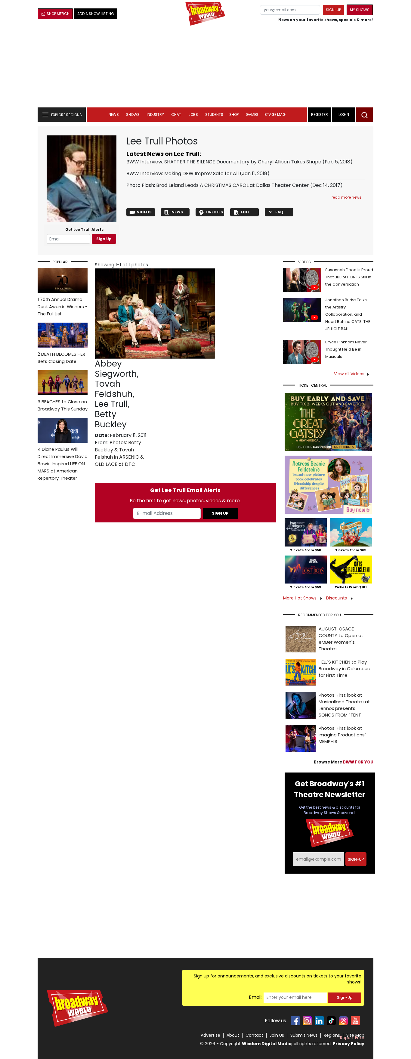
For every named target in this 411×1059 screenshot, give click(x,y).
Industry (155, 114)
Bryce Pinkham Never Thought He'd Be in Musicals (346, 349)
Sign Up (104, 238)
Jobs (193, 114)
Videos (144, 212)
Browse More (343, 762)
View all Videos (349, 374)
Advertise (210, 1035)
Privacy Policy (348, 1044)
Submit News (303, 1035)
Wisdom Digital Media (267, 1044)
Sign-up (333, 9)
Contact (254, 1035)
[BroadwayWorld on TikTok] (331, 1021)
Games (252, 114)
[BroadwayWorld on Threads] (343, 1021)
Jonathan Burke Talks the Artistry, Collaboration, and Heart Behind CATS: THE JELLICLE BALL (347, 314)
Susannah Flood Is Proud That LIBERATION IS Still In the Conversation (349, 277)
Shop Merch (58, 13)
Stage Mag (275, 114)
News (114, 114)
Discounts (337, 598)
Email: (255, 997)
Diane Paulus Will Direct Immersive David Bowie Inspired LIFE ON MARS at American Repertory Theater (63, 463)
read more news (346, 197)
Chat (176, 114)
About (233, 1035)
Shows (133, 114)
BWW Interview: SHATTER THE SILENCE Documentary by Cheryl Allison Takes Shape (223, 161)
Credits (214, 212)
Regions (332, 1035)
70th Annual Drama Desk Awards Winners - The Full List (63, 306)
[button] (364, 114)
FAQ (279, 212)
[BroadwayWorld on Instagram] (307, 1021)
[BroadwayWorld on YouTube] (355, 1021)
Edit (245, 212)
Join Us (277, 1035)
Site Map (355, 1035)
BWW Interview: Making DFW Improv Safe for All (182, 173)
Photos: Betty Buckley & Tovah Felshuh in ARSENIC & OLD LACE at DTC (119, 453)
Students (214, 114)
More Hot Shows (300, 598)
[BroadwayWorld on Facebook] (295, 1021)
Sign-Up (344, 997)
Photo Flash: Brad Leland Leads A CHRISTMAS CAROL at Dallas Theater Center (217, 185)
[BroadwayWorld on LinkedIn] (319, 1021)
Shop (234, 114)
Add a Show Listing (95, 13)
